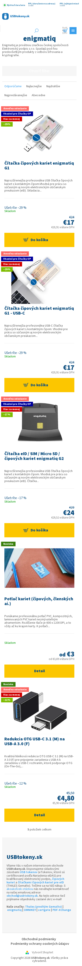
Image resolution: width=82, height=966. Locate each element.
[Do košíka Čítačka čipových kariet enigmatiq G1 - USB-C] (39, 385)
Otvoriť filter (39, 71)
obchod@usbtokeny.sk (22, 896)
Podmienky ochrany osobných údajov (40, 943)
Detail (39, 671)
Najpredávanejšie (15, 95)
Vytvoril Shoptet (42, 952)
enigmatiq (14, 910)
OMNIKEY (30, 910)
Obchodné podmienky (39, 939)
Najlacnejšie (34, 86)
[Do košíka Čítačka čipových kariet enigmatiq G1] (39, 240)
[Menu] (73, 30)
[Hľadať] (36, 30)
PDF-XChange (61, 910)
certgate (44, 910)
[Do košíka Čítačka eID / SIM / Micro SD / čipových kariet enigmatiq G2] (39, 530)
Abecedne (38, 95)
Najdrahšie (53, 86)
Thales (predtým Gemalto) (43, 907)
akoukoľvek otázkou (20, 889)
